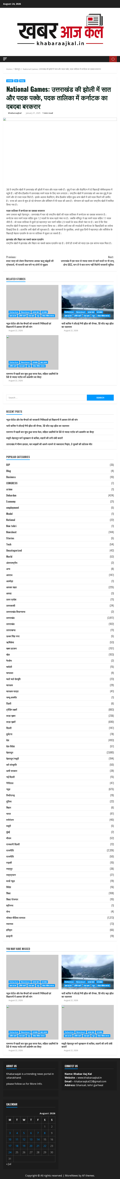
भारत (8, 813)
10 (9, 1139)
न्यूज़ (38, 316)
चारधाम (9, 685)
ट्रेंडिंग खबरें (22, 316)
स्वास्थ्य (9, 924)
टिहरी (8, 703)
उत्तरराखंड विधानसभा (15, 612)
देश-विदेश (10, 746)
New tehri (11, 526)
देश (7, 740)
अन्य (8, 569)
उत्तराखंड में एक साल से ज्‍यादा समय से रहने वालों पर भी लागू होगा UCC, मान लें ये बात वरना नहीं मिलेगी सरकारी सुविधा (87, 260)
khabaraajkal (15, 113)
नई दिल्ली (10, 777)
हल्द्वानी (9, 936)
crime (9, 489)
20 (31, 1146)
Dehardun (14, 312)
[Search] (106, 59)
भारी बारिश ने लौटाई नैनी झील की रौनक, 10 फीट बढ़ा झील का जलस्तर (88, 302)
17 (9, 1146)
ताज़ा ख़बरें (10, 722)
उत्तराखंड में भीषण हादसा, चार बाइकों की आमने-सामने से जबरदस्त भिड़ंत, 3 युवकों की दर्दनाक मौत (49, 444)
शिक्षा (8, 893)
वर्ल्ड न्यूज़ (10, 881)
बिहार (8, 807)
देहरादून (22, 81)
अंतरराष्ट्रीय (11, 563)
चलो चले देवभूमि (13, 679)
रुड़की (9, 862)
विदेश (8, 887)
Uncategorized (14, 550)
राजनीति (10, 850)
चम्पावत (9, 673)
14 (38, 1139)
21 (38, 1146)
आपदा (9, 593)
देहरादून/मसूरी (12, 758)
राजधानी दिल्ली (13, 844)
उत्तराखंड (9, 81)
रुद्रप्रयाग (11, 875)
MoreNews (71, 1175)
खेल (16, 81)
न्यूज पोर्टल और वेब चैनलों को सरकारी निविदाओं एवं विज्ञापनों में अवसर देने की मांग (32, 302)
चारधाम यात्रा (12, 691)
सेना (8, 911)
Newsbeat (25, 312)
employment (12, 507)
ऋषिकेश (10, 642)
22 (44, 1146)
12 (23, 1139)
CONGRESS (12, 483)
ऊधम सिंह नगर (13, 636)
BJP (8, 465)
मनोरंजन (10, 820)
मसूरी (8, 826)
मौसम (8, 838)
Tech (8, 544)
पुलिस (9, 801)
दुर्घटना (9, 734)
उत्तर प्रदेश (11, 599)
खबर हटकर (13, 316)
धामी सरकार (11, 771)
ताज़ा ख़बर (31, 316)
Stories (10, 538)
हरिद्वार (9, 930)
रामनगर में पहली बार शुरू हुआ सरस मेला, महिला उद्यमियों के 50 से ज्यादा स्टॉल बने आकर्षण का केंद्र (32, 352)
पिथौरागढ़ (10, 795)
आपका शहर (35, 312)
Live (113, 59)
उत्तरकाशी (10, 605)
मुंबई (8, 832)
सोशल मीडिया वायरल (48, 316)
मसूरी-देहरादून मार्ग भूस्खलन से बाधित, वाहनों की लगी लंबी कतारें (34, 438)
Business (11, 477)
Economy (10, 501)
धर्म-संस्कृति (11, 764)
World (9, 556)
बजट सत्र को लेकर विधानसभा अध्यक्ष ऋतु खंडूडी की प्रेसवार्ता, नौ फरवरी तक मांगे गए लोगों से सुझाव (30, 260)
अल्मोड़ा (9, 581)
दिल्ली (9, 728)
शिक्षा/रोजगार (12, 899)
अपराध (9, 575)
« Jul (8, 1164)
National (10, 520)
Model (9, 514)
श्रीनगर (9, 905)
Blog (8, 471)
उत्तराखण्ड (10, 630)
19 (23, 1146)
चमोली (9, 667)
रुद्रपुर (9, 869)
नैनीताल (9, 783)
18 (16, 1146)
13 (31, 1139)
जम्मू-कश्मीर (11, 697)
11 (16, 1139)
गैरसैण (9, 660)
